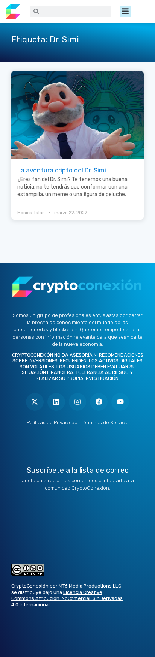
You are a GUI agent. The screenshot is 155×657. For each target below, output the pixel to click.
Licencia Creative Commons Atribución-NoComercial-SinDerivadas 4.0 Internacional (67, 599)
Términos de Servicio (105, 422)
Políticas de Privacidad (52, 422)
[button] (125, 11)
